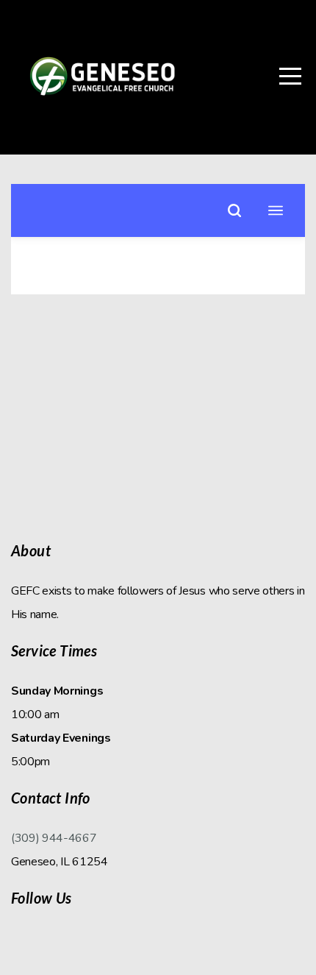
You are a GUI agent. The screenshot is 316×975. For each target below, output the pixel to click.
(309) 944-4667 (54, 838)
